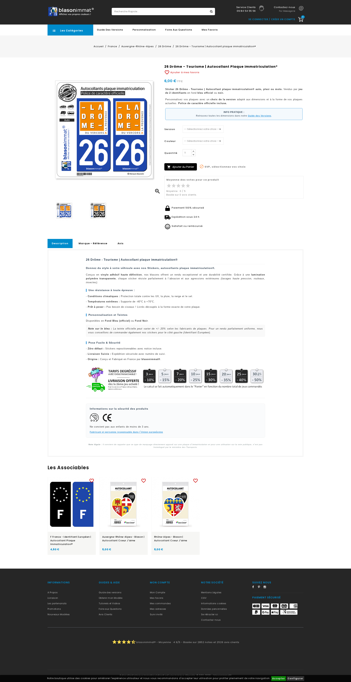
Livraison (53, 597)
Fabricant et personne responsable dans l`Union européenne (126, 432)
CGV (203, 597)
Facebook (254, 587)
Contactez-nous (211, 619)
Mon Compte (157, 592)
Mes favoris (210, 29)
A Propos (53, 592)
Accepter (278, 678)
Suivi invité (156, 614)
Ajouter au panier (180, 167)
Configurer (295, 678)
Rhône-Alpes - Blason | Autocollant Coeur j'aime (170, 538)
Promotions (54, 608)
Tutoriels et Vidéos (109, 603)
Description (60, 243)
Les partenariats (57, 603)
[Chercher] (211, 11)
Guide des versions (110, 592)
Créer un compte (283, 19)
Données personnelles (214, 608)
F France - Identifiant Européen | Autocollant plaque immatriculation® (70, 540)
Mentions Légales (211, 592)
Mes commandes (160, 603)
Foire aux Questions (178, 29)
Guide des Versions (110, 29)
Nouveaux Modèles (59, 614)
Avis (120, 243)
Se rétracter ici (209, 614)
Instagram (266, 587)
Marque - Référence (93, 243)
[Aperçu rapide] (75, 480)
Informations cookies (213, 603)
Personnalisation (144, 29)
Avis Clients (105, 614)
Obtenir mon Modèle (110, 597)
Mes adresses (158, 608)
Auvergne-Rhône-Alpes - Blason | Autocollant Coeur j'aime (123, 538)
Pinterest (260, 587)
